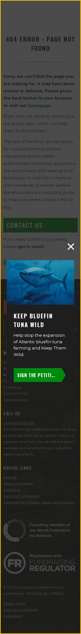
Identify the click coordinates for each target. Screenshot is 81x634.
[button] (71, 246)
